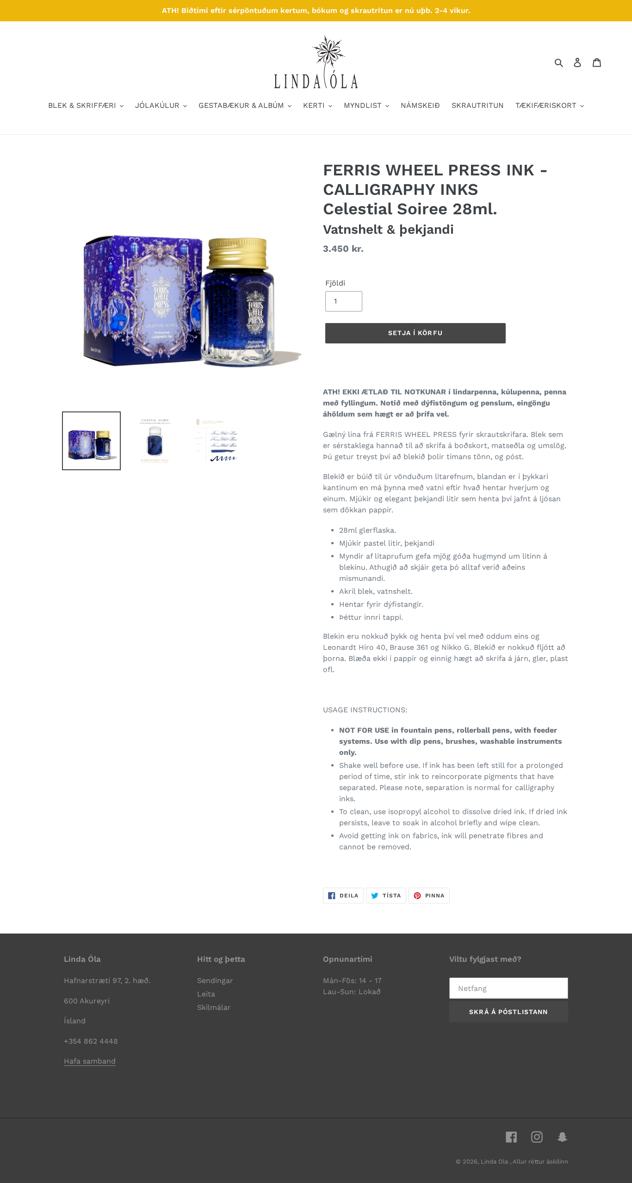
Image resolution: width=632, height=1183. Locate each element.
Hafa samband (90, 1061)
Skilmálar (214, 1007)
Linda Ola (495, 1161)
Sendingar (215, 980)
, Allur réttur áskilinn (539, 1161)
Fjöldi (335, 283)
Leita (206, 994)
